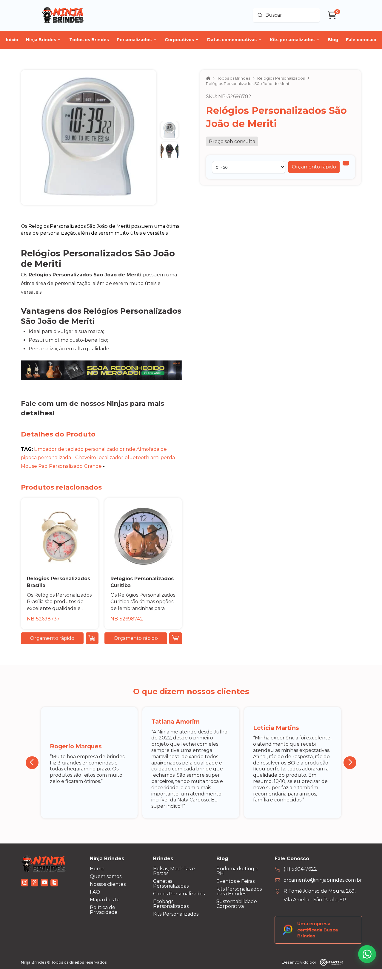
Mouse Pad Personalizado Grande (61, 466)
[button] (314, 167)
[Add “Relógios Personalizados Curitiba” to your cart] (175, 638)
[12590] (346, 163)
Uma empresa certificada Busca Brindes (317, 929)
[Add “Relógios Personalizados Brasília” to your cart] (92, 638)
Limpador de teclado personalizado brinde (84, 449)
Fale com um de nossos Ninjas (74, 403)
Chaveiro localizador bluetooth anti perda (125, 457)
